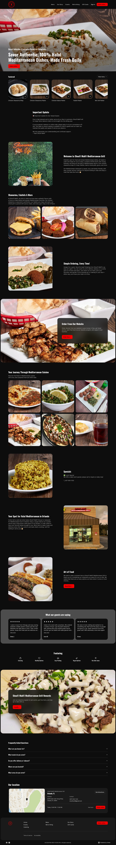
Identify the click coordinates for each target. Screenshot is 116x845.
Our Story (60, 4)
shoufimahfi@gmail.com (76, 801)
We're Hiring (76, 4)
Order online (100, 807)
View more (13, 632)
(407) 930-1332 (74, 799)
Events (67, 4)
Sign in (93, 4)
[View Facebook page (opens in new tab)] (7, 843)
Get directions (100, 792)
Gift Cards (85, 4)
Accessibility (37, 835)
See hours (90, 807)
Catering (26, 827)
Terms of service (28, 835)
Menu (53, 4)
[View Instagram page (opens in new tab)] (9, 843)
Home (25, 822)
